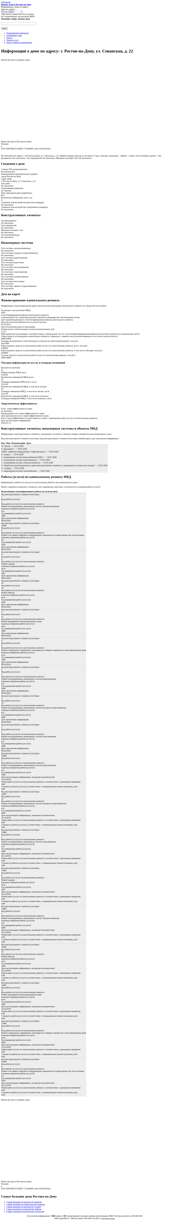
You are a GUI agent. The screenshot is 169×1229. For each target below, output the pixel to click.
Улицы (9, 38)
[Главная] (5, 2)
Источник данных (108, 1218)
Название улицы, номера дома (15, 19)
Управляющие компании (17, 33)
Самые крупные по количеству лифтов (23, 1209)
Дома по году (12, 40)
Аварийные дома (14, 35)
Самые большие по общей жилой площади (25, 1204)
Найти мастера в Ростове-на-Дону (16, 141)
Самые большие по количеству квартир (24, 1202)
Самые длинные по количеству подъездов (25, 1211)
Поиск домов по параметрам (19, 42)
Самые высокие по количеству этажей (23, 1207)
